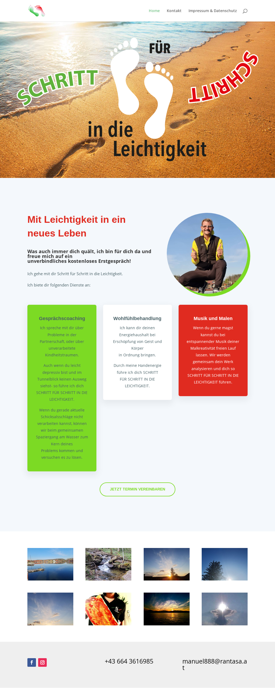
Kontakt (174, 11)
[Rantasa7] (225, 623)
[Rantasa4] (225, 579)
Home (154, 11)
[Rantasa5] (50, 623)
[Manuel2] (108, 623)
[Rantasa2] (108, 579)
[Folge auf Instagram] (42, 662)
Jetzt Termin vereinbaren (137, 489)
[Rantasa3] (167, 579)
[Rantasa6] (167, 623)
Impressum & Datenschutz (213, 11)
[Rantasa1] (50, 579)
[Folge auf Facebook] (31, 662)
